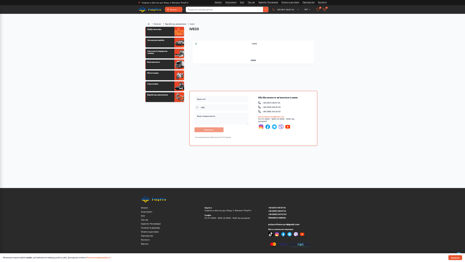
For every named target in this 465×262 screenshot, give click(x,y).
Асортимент (231, 2)
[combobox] (197, 107)
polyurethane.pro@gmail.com (271, 116)
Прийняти (455, 258)
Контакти (322, 2)
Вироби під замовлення (175, 24)
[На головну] (150, 9)
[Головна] (149, 24)
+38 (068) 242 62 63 (277, 214)
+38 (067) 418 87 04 (277, 207)
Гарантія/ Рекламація (268, 2)
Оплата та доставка (290, 2)
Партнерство (308, 2)
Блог (242, 2)
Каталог (218, 2)
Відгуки (144, 243)
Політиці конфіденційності (99, 257)
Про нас (251, 2)
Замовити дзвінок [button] (277, 217)
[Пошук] (265, 9)
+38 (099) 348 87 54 (277, 211)
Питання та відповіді (150, 227)
